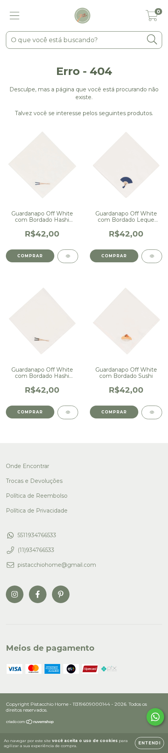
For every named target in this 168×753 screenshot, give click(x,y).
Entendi (149, 743)
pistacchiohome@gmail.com (57, 564)
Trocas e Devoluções (34, 480)
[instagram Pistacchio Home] (14, 594)
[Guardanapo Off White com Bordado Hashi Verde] (67, 412)
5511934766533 (37, 535)
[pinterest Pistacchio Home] (61, 594)
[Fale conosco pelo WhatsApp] (155, 717)
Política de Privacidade (37, 510)
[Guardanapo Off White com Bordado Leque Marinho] (151, 256)
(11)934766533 (36, 550)
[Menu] (14, 15)
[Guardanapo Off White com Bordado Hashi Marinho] (67, 256)
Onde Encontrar (27, 466)
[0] (151, 17)
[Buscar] (152, 39)
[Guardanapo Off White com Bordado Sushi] (151, 412)
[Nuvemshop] (30, 722)
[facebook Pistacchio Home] (37, 594)
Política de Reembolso (37, 495)
